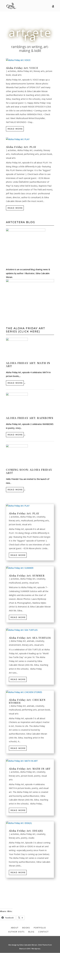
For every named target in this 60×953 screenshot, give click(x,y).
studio (31, 837)
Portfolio (40, 927)
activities (12, 71)
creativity (38, 150)
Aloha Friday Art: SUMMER (27, 575)
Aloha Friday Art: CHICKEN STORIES (27, 701)
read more (15, 129)
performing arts (31, 154)
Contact (43, 932)
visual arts (17, 74)
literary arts (39, 71)
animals (30, 641)
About (14, 927)
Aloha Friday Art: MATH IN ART (28, 364)
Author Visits (16, 932)
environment (15, 644)
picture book (46, 154)
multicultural (17, 154)
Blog (31, 932)
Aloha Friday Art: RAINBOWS (29, 418)
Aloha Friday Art (24, 71)
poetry (25, 582)
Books (26, 927)
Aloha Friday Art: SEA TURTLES (30, 637)
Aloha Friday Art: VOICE (22, 67)
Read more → (16, 383)
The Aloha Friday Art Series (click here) (25, 330)
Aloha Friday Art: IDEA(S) (26, 830)
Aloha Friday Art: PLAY (21, 146)
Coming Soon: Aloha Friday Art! (29, 471)
